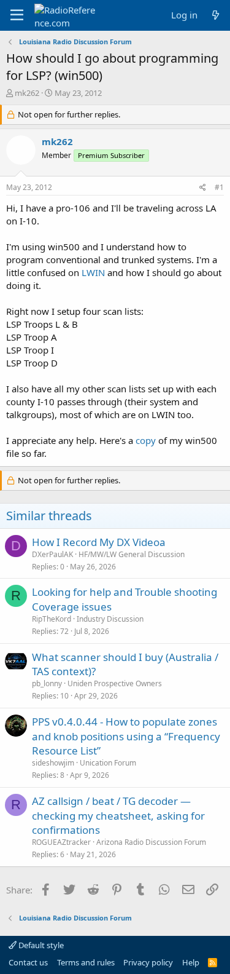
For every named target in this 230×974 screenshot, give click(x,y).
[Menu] (16, 15)
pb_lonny (47, 683)
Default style (40, 945)
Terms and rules (86, 962)
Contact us (28, 962)
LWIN (93, 272)
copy (146, 440)
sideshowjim (53, 763)
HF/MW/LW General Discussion (132, 554)
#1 (219, 187)
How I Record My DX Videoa (99, 542)
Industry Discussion (110, 619)
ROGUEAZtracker (61, 842)
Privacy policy (148, 962)
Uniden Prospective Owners (114, 683)
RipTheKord (51, 619)
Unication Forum (108, 763)
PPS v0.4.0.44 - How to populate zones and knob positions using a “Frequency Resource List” (126, 736)
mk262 (27, 92)
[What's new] (216, 15)
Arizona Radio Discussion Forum (151, 842)
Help (190, 962)
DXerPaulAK (52, 554)
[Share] (202, 188)
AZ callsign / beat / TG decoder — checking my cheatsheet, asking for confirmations (118, 815)
